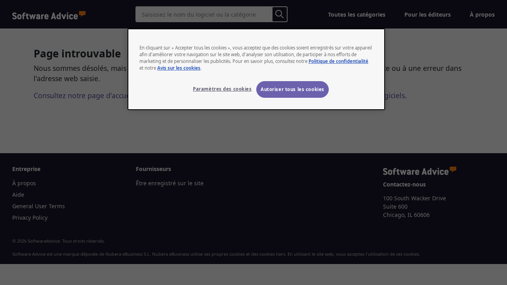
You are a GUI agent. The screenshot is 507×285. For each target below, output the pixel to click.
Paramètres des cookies (222, 89)
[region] (256, 69)
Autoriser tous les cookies (292, 89)
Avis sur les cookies (178, 68)
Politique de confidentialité (338, 61)
